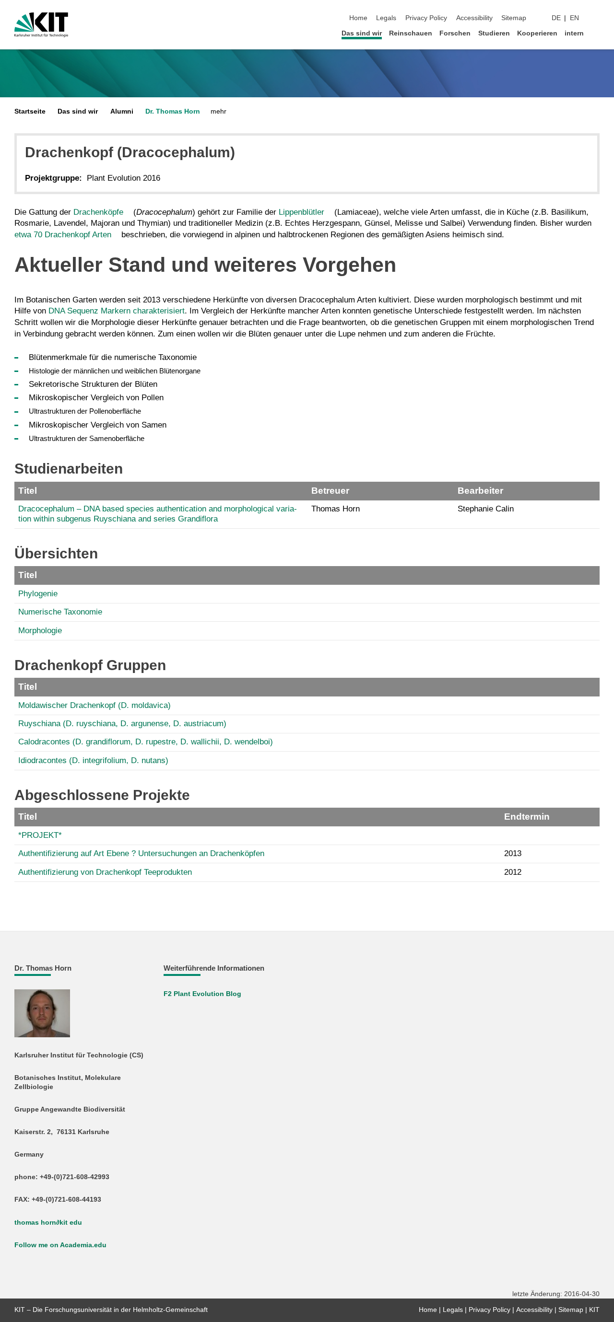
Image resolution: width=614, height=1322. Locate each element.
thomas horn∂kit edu (48, 1222)
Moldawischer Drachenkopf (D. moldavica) (94, 705)
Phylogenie (38, 593)
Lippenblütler (301, 212)
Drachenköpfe (98, 212)
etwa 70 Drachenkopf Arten (62, 234)
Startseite (30, 111)
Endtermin (527, 817)
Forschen (455, 33)
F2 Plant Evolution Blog (202, 993)
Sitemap (513, 18)
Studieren (494, 33)
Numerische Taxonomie (60, 611)
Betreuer (330, 491)
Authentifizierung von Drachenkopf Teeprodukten (105, 872)
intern (574, 33)
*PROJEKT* (40, 835)
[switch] (597, 18)
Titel (27, 491)
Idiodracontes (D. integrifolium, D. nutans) (93, 760)
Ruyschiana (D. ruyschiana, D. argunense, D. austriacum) (122, 723)
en (574, 18)
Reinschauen (410, 33)
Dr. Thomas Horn (172, 111)
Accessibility (474, 18)
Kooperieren (537, 33)
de (556, 18)
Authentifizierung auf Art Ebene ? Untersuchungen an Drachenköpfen (141, 853)
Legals (386, 18)
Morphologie (40, 630)
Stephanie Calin (486, 508)
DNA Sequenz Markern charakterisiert (116, 310)
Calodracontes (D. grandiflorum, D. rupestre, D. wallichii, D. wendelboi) (145, 741)
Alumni (121, 111)
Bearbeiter (480, 491)
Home (358, 18)
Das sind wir (362, 33)
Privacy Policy (426, 18)
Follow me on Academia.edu (60, 1245)
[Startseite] (597, 33)
